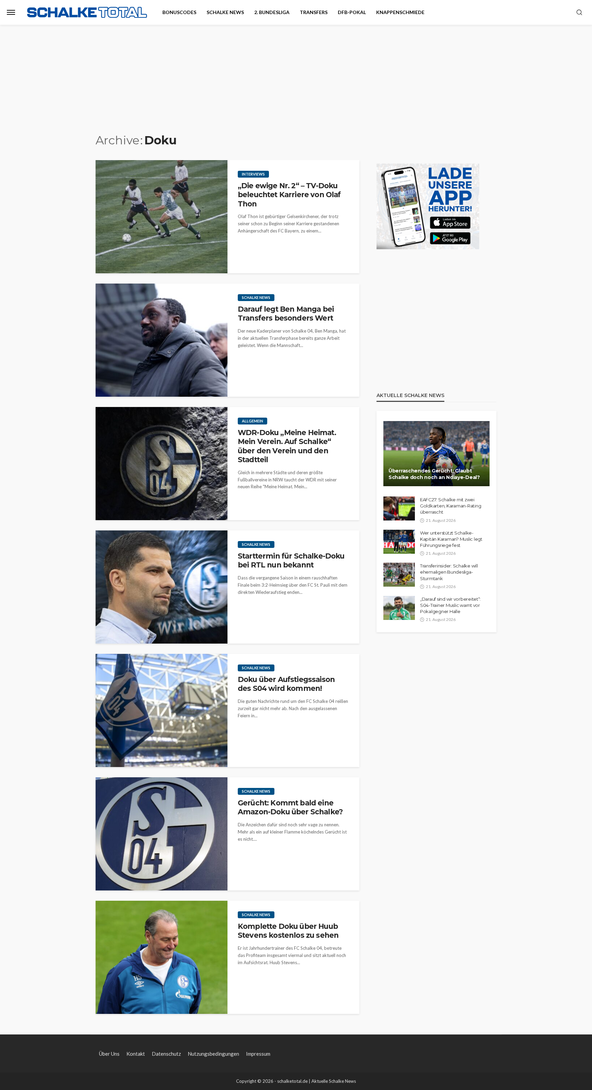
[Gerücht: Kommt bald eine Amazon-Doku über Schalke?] (161, 833)
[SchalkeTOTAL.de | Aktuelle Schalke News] (87, 12)
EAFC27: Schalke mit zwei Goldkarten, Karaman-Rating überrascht (450, 506)
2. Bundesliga (271, 12)
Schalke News (225, 12)
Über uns (109, 1054)
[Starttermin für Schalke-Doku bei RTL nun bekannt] (161, 587)
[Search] (579, 12)
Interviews (253, 174)
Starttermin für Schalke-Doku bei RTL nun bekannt (291, 560)
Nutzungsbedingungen (213, 1054)
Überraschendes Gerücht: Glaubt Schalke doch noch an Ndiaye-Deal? (434, 474)
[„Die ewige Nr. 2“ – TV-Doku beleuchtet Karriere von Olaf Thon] (161, 216)
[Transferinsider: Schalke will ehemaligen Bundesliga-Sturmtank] (399, 575)
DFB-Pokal (352, 12)
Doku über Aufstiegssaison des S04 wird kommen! (286, 684)
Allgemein (252, 421)
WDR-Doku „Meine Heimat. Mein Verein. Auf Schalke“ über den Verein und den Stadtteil (287, 446)
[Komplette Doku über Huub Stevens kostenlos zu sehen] (161, 957)
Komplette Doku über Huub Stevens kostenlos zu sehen (288, 930)
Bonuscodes (179, 12)
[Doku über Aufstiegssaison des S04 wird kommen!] (161, 710)
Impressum (258, 1054)
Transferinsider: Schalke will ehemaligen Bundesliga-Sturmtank (449, 572)
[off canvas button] (11, 12)
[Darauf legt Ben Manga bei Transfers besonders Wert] (161, 340)
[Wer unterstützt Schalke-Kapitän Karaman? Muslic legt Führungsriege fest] (399, 542)
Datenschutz (166, 1054)
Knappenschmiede (400, 12)
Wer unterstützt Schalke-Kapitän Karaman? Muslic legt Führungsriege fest (451, 539)
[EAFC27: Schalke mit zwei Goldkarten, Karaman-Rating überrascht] (399, 508)
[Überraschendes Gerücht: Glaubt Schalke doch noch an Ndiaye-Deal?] (436, 453)
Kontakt (135, 1054)
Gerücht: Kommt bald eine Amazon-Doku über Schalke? (290, 807)
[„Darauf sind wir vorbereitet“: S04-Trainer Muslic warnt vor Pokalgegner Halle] (399, 608)
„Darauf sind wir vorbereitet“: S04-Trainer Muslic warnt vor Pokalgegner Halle (450, 605)
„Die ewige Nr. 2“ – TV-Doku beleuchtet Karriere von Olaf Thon (289, 194)
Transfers (314, 12)
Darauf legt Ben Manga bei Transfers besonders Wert (286, 313)
